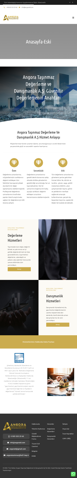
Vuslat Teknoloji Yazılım (58, 468)
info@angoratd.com (27, 7)
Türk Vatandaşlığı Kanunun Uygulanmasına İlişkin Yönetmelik (25, 2)
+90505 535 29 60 (11, 7)
